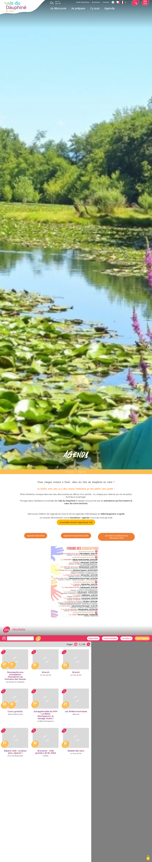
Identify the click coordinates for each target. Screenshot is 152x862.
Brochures (96, 2)
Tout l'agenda (142, 638)
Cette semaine (110, 638)
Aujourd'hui (93, 638)
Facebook (113, 2)
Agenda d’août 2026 (35, 535)
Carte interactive (82, 2)
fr (124, 3)
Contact (106, 2)
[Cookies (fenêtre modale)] (148, 858)
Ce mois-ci (126, 638)
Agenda (109, 8)
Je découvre (58, 8)
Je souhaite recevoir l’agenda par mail (76, 522)
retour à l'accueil (15, 6)
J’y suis (94, 8)
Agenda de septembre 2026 (76, 535)
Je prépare (78, 8)
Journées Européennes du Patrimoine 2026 (116, 536)
